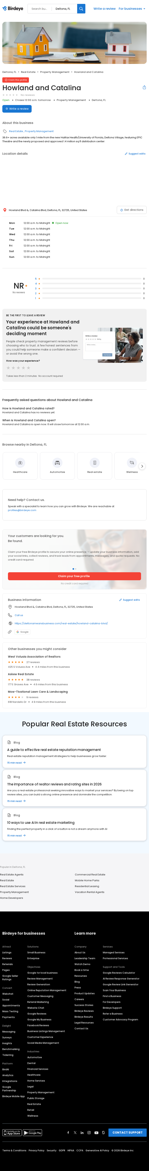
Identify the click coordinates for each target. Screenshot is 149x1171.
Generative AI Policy (97, 1150)
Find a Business (112, 996)
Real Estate (28, 72)
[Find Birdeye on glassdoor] (103, 1133)
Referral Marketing (38, 1002)
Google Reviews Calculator (119, 972)
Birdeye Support (112, 1007)
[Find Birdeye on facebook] (68, 1133)
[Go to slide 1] (73, 569)
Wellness (32, 1115)
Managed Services (114, 952)
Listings (6, 952)
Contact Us (81, 1028)
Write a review (105, 8)
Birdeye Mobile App (13, 1096)
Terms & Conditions (14, 1150)
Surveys (7, 1037)
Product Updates (84, 993)
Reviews (7, 958)
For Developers (111, 1002)
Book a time (81, 970)
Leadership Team (84, 958)
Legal (30, 1086)
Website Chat (35, 1007)
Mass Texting (10, 1011)
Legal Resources (84, 1022)
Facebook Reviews (38, 1025)
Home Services (36, 1080)
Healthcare (34, 1075)
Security (51, 1150)
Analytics (7, 1075)
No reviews (28, 95)
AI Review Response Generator (121, 978)
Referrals (7, 964)
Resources (80, 976)
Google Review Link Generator (120, 984)
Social (5, 999)
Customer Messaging (40, 996)
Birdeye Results (83, 1016)
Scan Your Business (114, 990)
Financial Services (37, 1069)
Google (24, 631)
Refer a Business (113, 1013)
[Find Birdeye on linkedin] (82, 1133)
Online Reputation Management (46, 990)
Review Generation (38, 984)
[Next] (142, 466)
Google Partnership (9, 1088)
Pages (6, 970)
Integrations (9, 1081)
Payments (8, 1017)
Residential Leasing (87, 886)
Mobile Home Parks (87, 880)
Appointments (11, 1005)
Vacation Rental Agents (89, 892)
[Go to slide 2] (75, 569)
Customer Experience (40, 1037)
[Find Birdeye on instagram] (89, 1133)
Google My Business (39, 1019)
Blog (77, 981)
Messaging (8, 1031)
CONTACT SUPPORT (128, 1132)
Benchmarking (11, 1049)
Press (77, 987)
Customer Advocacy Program (120, 1019)
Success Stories (83, 1005)
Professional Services (115, 958)
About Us (79, 952)
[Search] (81, 8)
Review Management (40, 978)
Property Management (54, 72)
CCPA (79, 1150)
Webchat (7, 993)
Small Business (36, 952)
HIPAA (71, 1150)
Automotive (34, 1057)
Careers (79, 999)
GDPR (62, 1150)
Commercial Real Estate (90, 874)
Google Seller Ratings (10, 977)
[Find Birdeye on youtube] (96, 1133)
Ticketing (7, 1055)
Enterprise (33, 958)
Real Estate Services (12, 886)
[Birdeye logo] (13, 8)
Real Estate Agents (11, 874)
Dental (31, 1063)
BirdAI (5, 1069)
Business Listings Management (46, 1031)
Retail (30, 1110)
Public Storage (35, 1098)
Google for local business (42, 972)
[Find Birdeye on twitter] (75, 1133)
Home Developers (11, 898)
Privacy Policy (36, 1150)
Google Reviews (36, 1013)
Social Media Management (43, 1043)
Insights (7, 1043)
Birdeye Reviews (84, 1011)
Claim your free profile (74, 576)
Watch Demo (82, 964)
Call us (19, 615)
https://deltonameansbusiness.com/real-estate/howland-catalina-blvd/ (61, 623)
